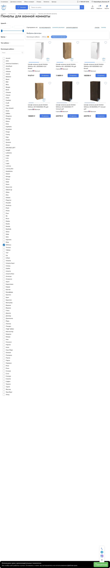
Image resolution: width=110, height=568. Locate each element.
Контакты (46, 1)
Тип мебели (5, 43)
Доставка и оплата (16, 1)
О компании (4, 1)
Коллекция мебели (7, 49)
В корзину (45, 75)
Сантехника (12, 13)
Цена (3, 23)
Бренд (3, 37)
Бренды (54, 1)
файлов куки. (72, 565)
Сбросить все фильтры (59, 37)
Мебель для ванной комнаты (27, 13)
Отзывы (39, 1)
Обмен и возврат (29, 1)
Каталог (23, 7)
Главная (3, 13)
